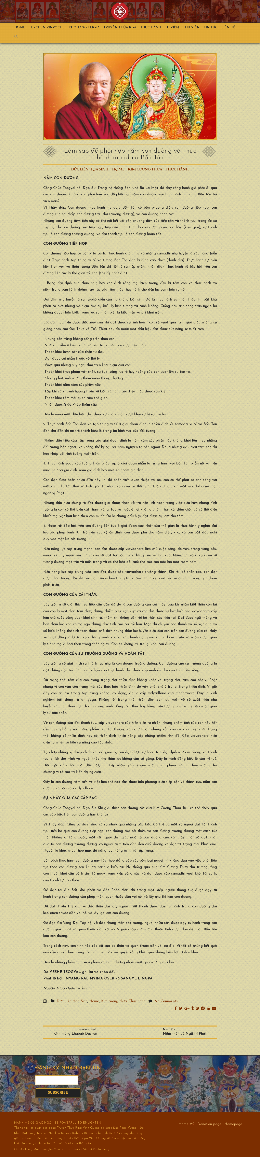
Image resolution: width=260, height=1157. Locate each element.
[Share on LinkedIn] (208, 1009)
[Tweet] (180, 1009)
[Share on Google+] (186, 1009)
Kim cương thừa (145, 169)
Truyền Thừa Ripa (120, 27)
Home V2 (186, 1123)
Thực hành (150, 27)
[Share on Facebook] (175, 1009)
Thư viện (191, 27)
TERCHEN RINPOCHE (47, 27)
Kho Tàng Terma (84, 27)
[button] (18, 37)
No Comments (166, 1001)
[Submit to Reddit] (203, 1009)
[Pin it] (197, 1009)
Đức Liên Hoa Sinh (89, 169)
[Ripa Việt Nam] (120, 11)
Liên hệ (228, 27)
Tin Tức (210, 27)
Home (19, 27)
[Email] (214, 1009)
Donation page (209, 1123)
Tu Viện (172, 27)
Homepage (233, 1123)
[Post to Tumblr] (192, 1009)
